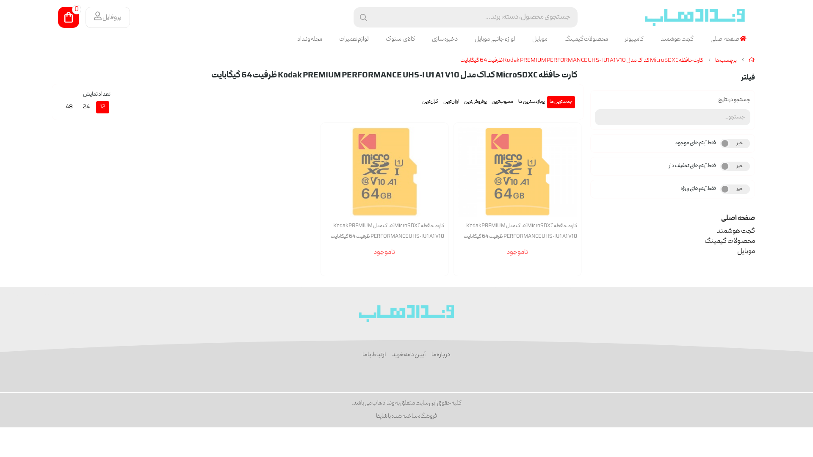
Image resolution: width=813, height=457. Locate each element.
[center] (363, 17)
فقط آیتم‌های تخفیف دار (692, 166)
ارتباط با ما (374, 355)
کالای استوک (400, 39)
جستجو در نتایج (734, 100)
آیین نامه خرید (409, 355)
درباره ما (441, 355)
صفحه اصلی (725, 39)
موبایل (540, 39)
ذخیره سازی (445, 39)
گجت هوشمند (677, 39)
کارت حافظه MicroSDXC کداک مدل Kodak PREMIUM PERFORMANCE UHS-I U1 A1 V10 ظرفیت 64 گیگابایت (581, 60)
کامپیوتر (634, 39)
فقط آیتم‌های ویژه (698, 188)
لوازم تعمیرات (354, 39)
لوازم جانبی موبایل (495, 39)
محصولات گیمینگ (586, 39)
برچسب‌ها (726, 60)
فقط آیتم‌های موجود (695, 143)
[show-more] (570, 178)
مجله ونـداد (309, 39)
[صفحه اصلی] (752, 60)
